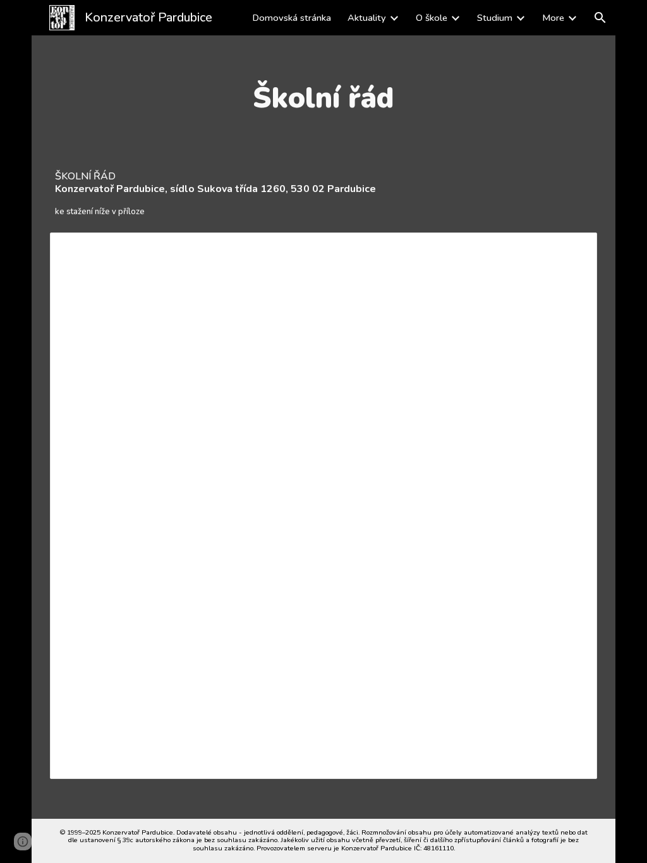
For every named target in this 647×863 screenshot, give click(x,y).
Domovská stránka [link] (291, 17)
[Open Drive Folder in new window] (573, 248)
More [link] (553, 17)
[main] (323, 98)
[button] (600, 18)
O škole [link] (431, 17)
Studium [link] (494, 17)
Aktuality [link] (367, 17)
